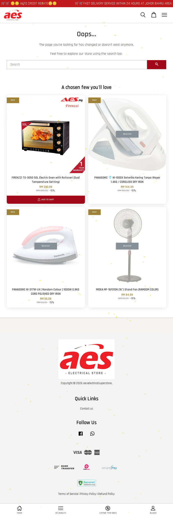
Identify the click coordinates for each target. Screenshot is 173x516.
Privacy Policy (88, 494)
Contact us (86, 408)
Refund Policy (106, 494)
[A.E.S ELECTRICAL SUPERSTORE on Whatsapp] (92, 436)
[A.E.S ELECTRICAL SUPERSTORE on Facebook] (80, 436)
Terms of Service (68, 494)
